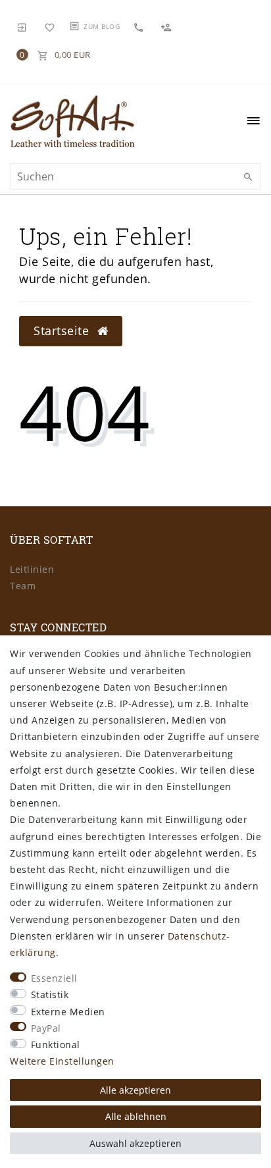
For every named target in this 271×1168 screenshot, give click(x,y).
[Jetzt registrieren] (168, 26)
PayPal (46, 1028)
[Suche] (247, 177)
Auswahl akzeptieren (135, 1143)
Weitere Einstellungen (62, 1061)
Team (23, 585)
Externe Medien (68, 1011)
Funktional (55, 1044)
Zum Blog (102, 26)
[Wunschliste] (49, 26)
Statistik (50, 994)
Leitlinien (32, 569)
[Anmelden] (22, 26)
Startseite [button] (63, 330)
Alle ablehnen (135, 1116)
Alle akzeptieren (135, 1090)
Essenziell (54, 978)
